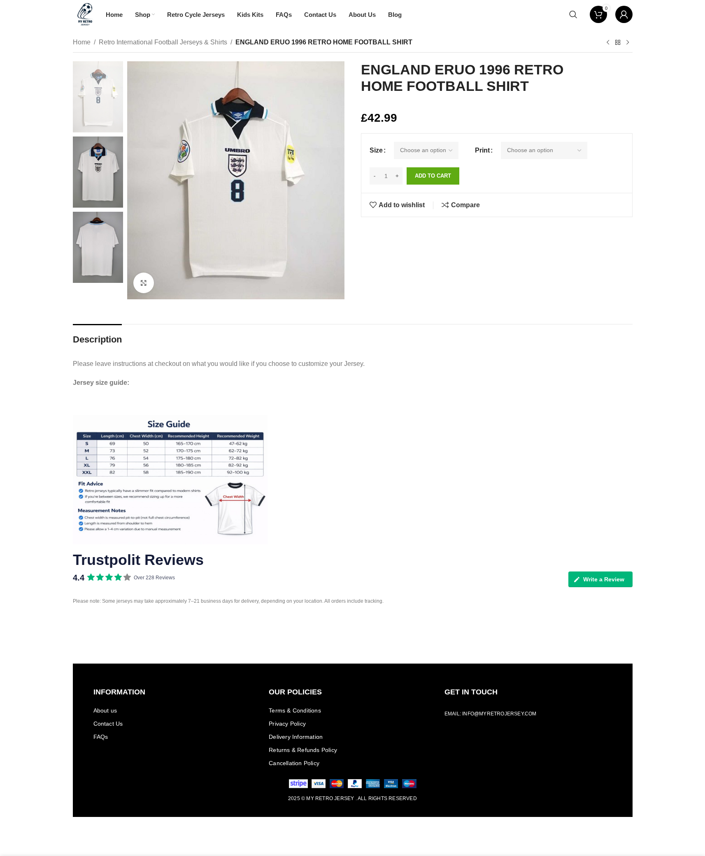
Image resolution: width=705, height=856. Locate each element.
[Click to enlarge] (143, 283)
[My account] (624, 14)
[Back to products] (618, 43)
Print (482, 150)
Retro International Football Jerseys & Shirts (163, 42)
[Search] (573, 14)
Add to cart (433, 176)
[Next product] (628, 43)
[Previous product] (608, 43)
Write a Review (603, 579)
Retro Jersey (334, 798)
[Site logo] (85, 13)
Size (376, 150)
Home (82, 42)
